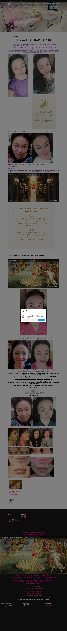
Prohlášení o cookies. (25, 317)
